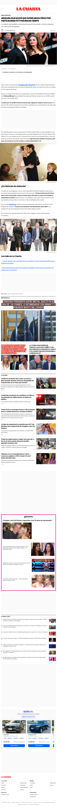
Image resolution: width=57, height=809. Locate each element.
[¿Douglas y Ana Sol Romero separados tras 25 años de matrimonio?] (28, 531)
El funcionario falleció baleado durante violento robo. (16, 402)
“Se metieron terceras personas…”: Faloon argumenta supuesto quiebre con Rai (15, 579)
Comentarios (13, 68)
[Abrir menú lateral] (2, 9)
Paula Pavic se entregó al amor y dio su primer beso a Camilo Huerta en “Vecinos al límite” (18, 411)
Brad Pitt (21, 294)
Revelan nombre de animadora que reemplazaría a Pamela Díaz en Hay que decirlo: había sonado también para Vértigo (24, 658)
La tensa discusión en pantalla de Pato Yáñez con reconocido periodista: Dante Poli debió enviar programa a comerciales (42, 349)
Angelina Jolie (15, 294)
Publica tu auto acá (28, 717)
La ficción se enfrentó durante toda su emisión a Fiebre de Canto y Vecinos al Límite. (17, 461)
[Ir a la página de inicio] (28, 9)
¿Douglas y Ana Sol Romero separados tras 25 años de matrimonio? (27, 520)
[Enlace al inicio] (28, 517)
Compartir (4, 68)
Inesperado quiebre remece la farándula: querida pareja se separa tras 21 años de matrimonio (25, 632)
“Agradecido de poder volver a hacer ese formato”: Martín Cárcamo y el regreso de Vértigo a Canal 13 (16, 563)
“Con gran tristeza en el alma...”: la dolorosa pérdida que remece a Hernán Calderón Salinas (24, 638)
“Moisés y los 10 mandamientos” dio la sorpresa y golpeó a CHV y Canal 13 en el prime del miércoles (16, 456)
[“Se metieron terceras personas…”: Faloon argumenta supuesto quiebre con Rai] (43, 581)
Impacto (9, 294)
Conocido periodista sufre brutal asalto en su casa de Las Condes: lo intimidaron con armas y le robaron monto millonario (25, 626)
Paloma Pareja (10, 30)
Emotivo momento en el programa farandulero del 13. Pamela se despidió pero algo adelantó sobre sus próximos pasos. (17, 387)
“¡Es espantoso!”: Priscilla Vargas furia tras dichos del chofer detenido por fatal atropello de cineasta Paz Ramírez (24, 651)
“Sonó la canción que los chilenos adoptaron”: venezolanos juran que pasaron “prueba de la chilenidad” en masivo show (24, 645)
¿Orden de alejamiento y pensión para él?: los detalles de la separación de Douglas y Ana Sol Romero (18, 426)
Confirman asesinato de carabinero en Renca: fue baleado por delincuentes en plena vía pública (17, 397)
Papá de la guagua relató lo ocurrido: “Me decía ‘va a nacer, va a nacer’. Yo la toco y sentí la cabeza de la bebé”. (18, 446)
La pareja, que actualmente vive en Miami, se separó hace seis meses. (17, 431)
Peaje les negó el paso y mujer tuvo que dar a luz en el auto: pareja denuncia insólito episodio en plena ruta (17, 441)
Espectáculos (6, 15)
